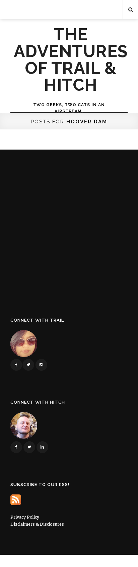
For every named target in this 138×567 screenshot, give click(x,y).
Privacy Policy (24, 517)
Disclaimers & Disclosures (37, 524)
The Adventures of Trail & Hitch (71, 59)
